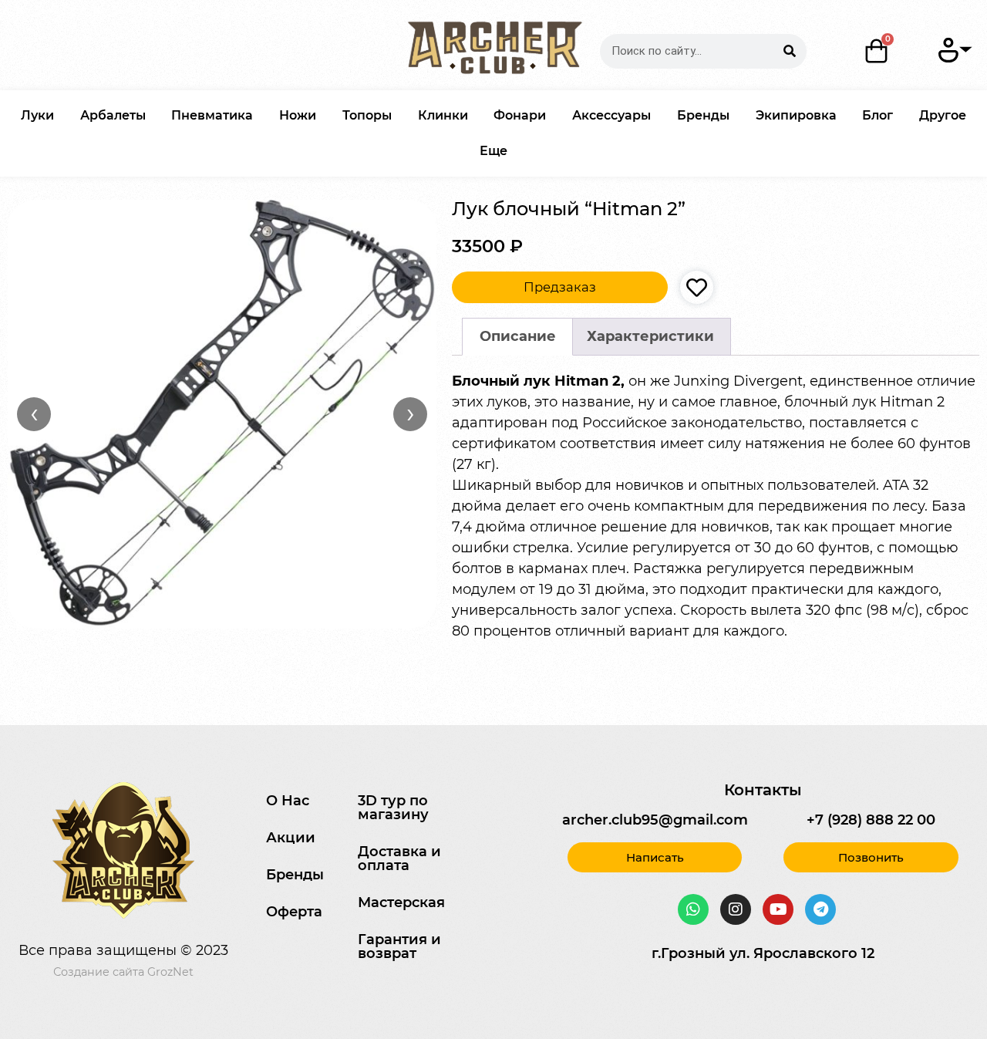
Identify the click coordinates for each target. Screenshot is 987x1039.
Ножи (297, 115)
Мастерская (401, 902)
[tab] (517, 337)
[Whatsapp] (693, 909)
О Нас (287, 800)
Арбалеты (113, 115)
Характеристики (650, 336)
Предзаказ (560, 287)
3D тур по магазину (393, 807)
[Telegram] (820, 909)
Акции (290, 837)
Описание (518, 336)
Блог (877, 115)
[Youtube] (778, 909)
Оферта (294, 911)
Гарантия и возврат (399, 946)
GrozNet (170, 972)
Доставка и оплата (399, 858)
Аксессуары (611, 115)
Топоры (367, 115)
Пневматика (212, 115)
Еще (493, 150)
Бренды (703, 115)
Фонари (520, 115)
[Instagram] (735, 909)
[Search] (789, 51)
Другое (942, 115)
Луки (37, 115)
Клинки (443, 115)
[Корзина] (877, 51)
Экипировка (796, 115)
